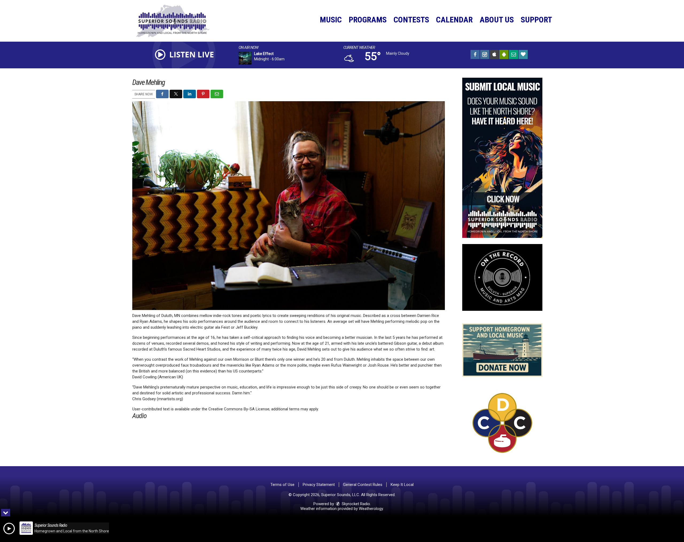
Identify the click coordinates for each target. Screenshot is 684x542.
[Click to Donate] (523, 55)
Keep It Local (402, 484)
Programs (368, 19)
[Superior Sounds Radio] (176, 20)
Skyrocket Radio (355, 503)
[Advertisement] (502, 158)
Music (331, 19)
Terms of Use (282, 484)
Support (536, 19)
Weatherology (371, 508)
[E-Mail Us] (513, 55)
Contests (411, 19)
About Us (497, 19)
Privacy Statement (319, 484)
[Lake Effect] (251, 58)
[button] (162, 94)
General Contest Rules (362, 484)
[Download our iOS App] (494, 55)
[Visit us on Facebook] (475, 55)
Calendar (454, 19)
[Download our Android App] (503, 55)
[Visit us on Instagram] (484, 55)
